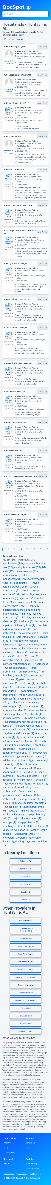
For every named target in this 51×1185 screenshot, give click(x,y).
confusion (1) (27, 683)
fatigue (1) (40, 810)
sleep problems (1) (28, 822)
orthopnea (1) (10, 679)
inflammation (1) (12, 741)
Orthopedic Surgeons (25, 993)
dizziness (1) (25, 621)
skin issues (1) (10, 810)
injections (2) (27, 598)
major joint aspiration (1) (27, 818)
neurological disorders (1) (29, 725)
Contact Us (30, 1143)
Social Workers (25, 1024)
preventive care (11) (26, 571)
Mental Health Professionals (25, 977)
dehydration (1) (11, 644)
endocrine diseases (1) (28, 687)
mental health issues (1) (16, 729)
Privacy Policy (31, 1163)
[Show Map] (4, 40)
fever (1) (34, 656)
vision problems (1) (26, 833)
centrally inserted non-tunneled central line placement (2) (21, 609)
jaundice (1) (30, 772)
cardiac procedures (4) (15, 586)
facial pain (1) (27, 791)
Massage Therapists (25, 970)
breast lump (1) (39, 826)
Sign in (6, 1163)
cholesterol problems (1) (16, 837)
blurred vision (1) (33, 706)
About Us (8, 1143)
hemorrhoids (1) (37, 783)
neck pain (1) (14, 806)
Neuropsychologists (25, 985)
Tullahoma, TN (25, 861)
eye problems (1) (37, 814)
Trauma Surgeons (25, 1031)
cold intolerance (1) (27, 636)
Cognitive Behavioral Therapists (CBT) (25, 930)
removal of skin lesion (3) (17, 594)
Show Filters (14, 40)
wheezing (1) (9, 621)
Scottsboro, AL (25, 884)
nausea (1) (35, 675)
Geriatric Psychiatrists (26, 946)
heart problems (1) (29, 799)
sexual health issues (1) (32, 756)
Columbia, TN (26, 877)
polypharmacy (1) (12, 718)
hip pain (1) (9, 656)
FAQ (27, 1148)
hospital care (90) (12, 563)
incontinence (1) (26, 698)
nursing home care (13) (27, 567)
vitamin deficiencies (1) (20, 733)
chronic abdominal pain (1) (17, 787)
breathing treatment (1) (15, 826)
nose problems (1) (17, 714)
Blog (6, 1148)
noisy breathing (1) (29, 633)
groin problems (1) (29, 671)
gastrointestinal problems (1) (19, 795)
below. (21, 35)
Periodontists (25, 1008)
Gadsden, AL (25, 892)
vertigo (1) (13, 764)
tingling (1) (21, 841)
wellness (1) (37, 652)
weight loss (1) (26, 779)
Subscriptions (9, 1153)
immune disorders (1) (14, 710)
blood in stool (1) (17, 783)
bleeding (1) (20, 702)
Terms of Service (32, 1168)
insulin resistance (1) (14, 814)
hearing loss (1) (26, 625)
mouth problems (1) (35, 806)
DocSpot (13, 7)
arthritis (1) (8, 737)
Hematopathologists (25, 962)
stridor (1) (22, 656)
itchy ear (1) (9, 698)
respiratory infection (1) (27, 640)
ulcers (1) (25, 760)
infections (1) (30, 741)
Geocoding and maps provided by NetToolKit (22, 1174)
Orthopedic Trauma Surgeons (25, 1000)
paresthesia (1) (28, 679)
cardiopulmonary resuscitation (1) (26, 721)
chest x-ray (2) (20, 606)
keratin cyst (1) (27, 768)
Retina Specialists (25, 1016)
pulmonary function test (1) (18, 663)
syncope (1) (9, 822)
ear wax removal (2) (24, 602)
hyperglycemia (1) (12, 660)
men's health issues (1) (32, 694)
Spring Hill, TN (25, 869)
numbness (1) (10, 683)
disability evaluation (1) (34, 617)
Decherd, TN (25, 900)
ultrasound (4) (21, 582)
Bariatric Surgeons (25, 921)
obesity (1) (36, 714)
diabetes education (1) (16, 830)
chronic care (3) (30, 590)
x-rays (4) (36, 582)
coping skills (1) (28, 748)
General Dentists (26, 939)
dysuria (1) (22, 737)
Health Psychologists (25, 954)
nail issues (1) (10, 760)
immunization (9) (12, 575)
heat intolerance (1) (18, 667)
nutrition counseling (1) (20, 745)
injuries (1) (27, 810)
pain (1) (6, 818)
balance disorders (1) (29, 775)
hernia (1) (7, 725)
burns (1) (40, 733)
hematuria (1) (38, 737)
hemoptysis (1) (33, 660)
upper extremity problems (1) (24, 648)
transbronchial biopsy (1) (16, 752)
